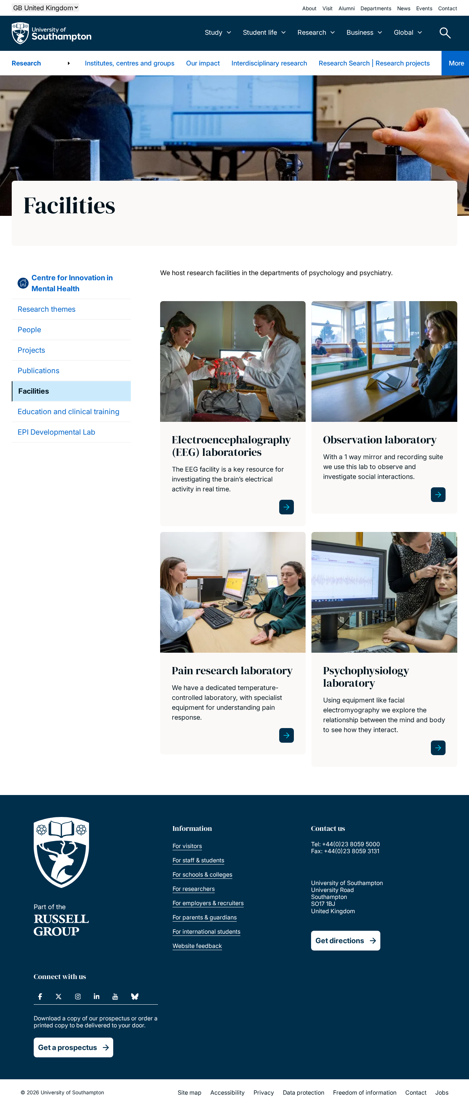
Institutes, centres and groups (129, 63)
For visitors (187, 846)
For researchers (194, 888)
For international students (206, 931)
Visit (327, 8)
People (29, 329)
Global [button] (403, 32)
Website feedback (197, 945)
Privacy (264, 1092)
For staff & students (198, 860)
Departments (376, 8)
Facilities (33, 391)
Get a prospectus (67, 1047)
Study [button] (213, 32)
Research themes (46, 309)
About (309, 8)
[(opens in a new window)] (40, 996)
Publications (38, 370)
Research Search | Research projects (374, 63)
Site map (190, 1092)
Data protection (303, 1092)
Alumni (347, 8)
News (403, 8)
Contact (447, 8)
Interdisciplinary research (269, 63)
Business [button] (360, 32)
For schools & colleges (202, 874)
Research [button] (312, 32)
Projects (31, 350)
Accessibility (227, 1092)
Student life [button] (260, 32)
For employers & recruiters (208, 903)
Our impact (203, 63)
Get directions (339, 940)
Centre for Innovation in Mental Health (72, 283)
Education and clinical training (68, 411)
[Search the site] (442, 33)
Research (26, 63)
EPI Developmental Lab (56, 432)
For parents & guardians (205, 917)
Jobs (441, 1092)
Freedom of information (364, 1092)
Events (424, 8)
